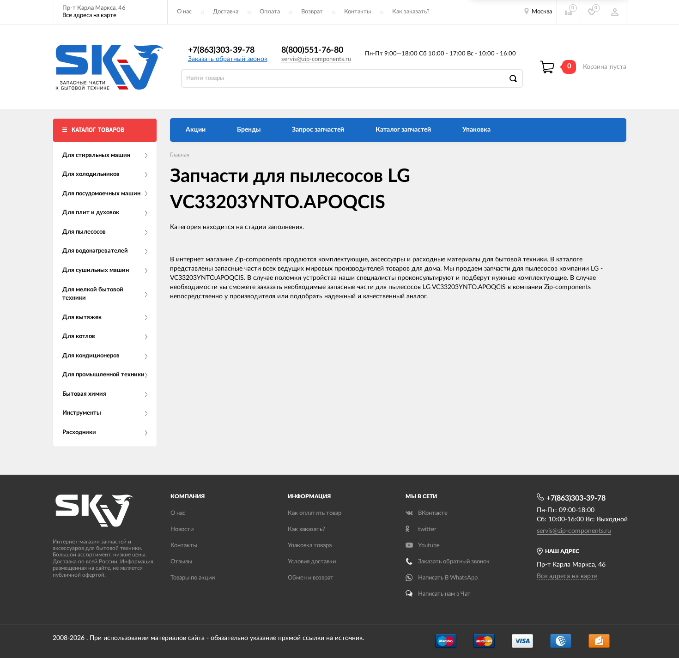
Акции (196, 130)
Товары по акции (192, 578)
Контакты (357, 12)
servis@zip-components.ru (316, 59)
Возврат (312, 12)
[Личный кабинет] (614, 12)
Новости (182, 529)
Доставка (225, 12)
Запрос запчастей (318, 130)
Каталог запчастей (403, 130)
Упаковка (476, 130)
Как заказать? (411, 12)
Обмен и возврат (310, 578)
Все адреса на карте (89, 15)
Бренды (249, 130)
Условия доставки (312, 562)
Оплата (270, 12)
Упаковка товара (310, 546)
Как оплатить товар (314, 513)
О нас (184, 12)
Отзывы (181, 562)
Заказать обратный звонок (227, 59)
